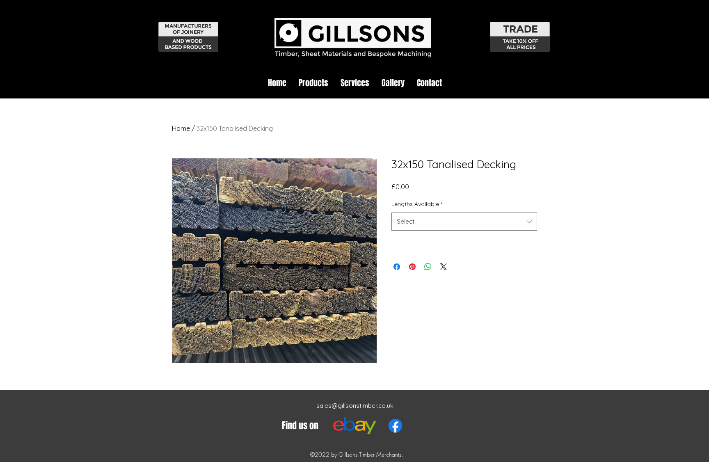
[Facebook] (395, 425)
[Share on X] (443, 267)
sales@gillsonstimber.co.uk (354, 405)
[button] (313, 83)
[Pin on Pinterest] (412, 267)
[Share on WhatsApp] (428, 267)
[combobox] (464, 222)
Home (181, 128)
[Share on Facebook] (397, 267)
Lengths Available (416, 204)
